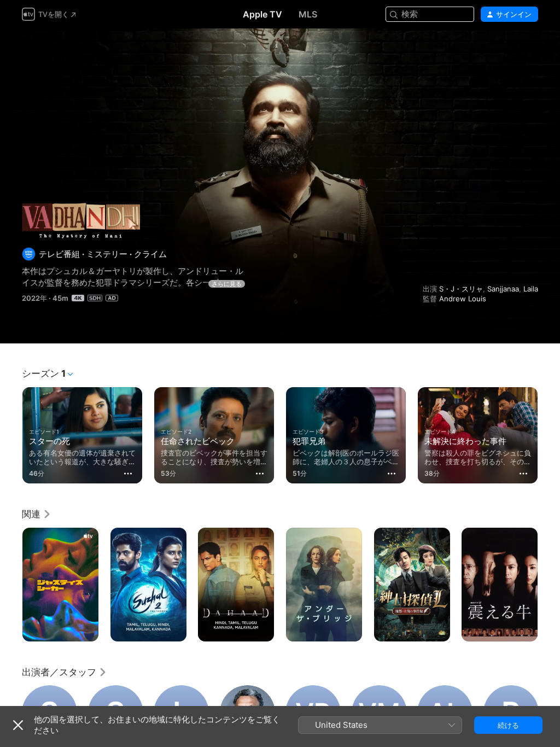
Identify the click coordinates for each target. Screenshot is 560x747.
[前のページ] (11, 433)
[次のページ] (549, 433)
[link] (36, 514)
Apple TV (262, 14)
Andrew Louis (462, 298)
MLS (308, 14)
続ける (508, 725)
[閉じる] (18, 725)
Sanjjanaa (503, 288)
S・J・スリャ (461, 288)
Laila (530, 288)
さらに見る (227, 284)
